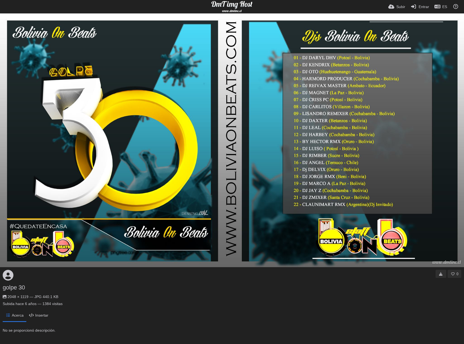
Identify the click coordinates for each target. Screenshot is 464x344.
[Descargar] (441, 274)
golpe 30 (14, 287)
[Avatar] (8, 275)
